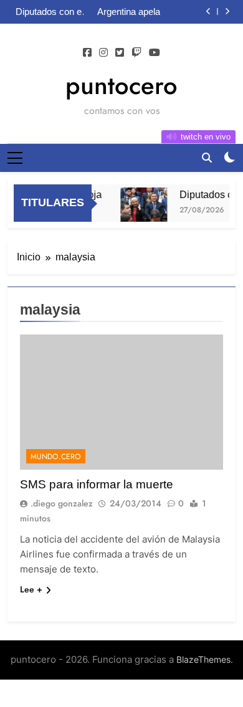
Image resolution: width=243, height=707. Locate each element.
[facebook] (87, 52)
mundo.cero (56, 456)
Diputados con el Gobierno (49, 12)
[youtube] (154, 52)
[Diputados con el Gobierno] (142, 204)
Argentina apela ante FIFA (128, 12)
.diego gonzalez (62, 503)
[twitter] (120, 52)
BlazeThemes (203, 659)
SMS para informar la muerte (96, 484)
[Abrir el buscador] (207, 158)
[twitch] (136, 52)
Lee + (31, 589)
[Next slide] (227, 11)
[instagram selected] (103, 52)
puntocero (121, 85)
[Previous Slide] (208, 11)
